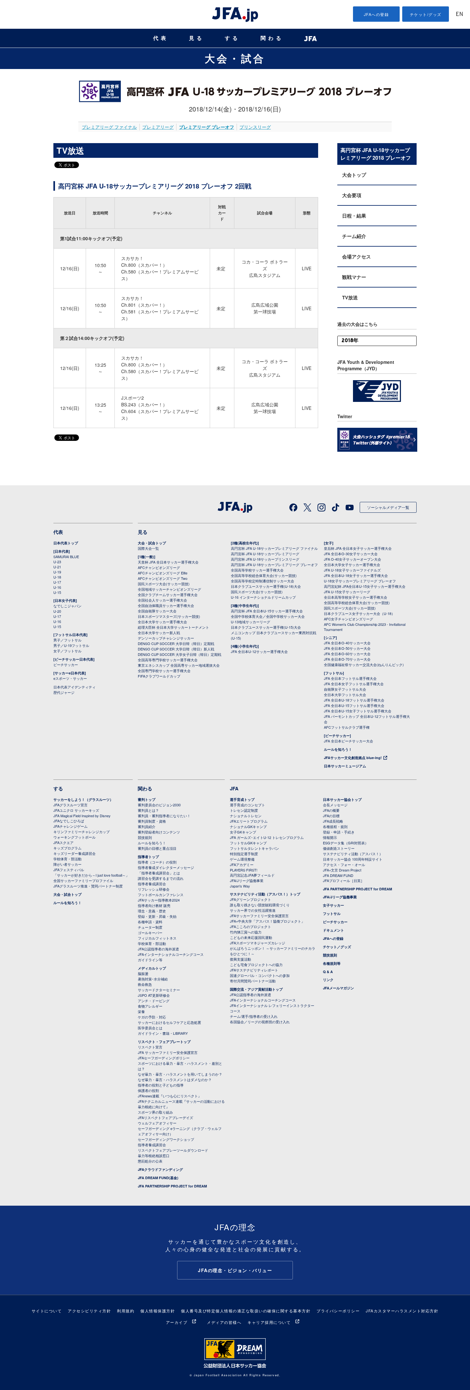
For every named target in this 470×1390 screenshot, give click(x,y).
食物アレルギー (150, 1006)
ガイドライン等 (150, 959)
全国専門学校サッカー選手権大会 (164, 670)
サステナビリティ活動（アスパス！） (353, 853)
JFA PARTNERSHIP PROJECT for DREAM (172, 1186)
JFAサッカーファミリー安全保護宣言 (259, 915)
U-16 (57, 587)
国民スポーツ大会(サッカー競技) (164, 583)
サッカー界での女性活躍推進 (253, 910)
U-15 (57, 592)
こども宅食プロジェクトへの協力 (256, 964)
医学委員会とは (150, 1027)
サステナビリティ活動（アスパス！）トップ (265, 894)
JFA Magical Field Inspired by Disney (82, 815)
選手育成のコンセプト (247, 804)
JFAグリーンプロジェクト (250, 899)
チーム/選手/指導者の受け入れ (254, 1016)
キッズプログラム (67, 847)
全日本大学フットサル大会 (345, 694)
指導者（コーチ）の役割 (157, 861)
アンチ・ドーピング (153, 1000)
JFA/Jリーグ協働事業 (246, 880)
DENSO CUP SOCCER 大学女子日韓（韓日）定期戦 (179, 654)
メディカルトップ (152, 968)
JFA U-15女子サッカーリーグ (347, 591)
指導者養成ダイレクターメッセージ (166, 867)
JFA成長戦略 (333, 821)
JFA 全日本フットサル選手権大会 (350, 678)
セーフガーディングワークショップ (166, 1139)
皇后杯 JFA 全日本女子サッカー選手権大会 (358, 548)
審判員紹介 (146, 826)
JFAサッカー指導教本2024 (159, 899)
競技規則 (145, 837)
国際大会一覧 (148, 548)
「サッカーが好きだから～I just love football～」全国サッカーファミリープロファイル (91, 877)
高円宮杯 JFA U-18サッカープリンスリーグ (265, 559)
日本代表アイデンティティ (74, 686)
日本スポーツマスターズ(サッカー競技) (169, 616)
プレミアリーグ (158, 127)
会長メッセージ (335, 804)
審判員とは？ (148, 810)
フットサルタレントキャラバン (254, 848)
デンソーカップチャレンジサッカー (166, 638)
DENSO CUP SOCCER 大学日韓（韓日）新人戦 (176, 648)
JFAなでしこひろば (68, 820)
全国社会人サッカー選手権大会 (162, 600)
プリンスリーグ (255, 127)
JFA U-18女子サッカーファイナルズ (352, 569)
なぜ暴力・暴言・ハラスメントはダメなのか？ (175, 1079)
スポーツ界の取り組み (155, 1112)
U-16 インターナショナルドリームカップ (263, 597)
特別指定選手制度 (244, 853)
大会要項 (351, 195)
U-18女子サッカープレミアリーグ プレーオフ (360, 580)
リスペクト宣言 (150, 1046)
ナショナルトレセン (246, 815)
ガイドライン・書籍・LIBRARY (163, 1033)
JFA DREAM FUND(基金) (158, 1177)
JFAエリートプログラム (249, 821)
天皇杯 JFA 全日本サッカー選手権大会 (168, 561)
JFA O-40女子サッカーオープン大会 (352, 559)
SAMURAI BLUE (66, 556)
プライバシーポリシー (338, 1310)
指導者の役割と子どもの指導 (161, 1084)
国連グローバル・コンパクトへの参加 (260, 975)
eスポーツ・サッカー (70, 678)
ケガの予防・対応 (152, 1016)
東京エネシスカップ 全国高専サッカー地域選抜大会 (179, 665)
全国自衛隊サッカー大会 (157, 610)
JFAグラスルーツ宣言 (70, 804)
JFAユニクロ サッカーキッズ (76, 810)
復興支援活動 (240, 959)
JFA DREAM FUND (338, 875)
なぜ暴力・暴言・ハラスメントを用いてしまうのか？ (180, 1074)
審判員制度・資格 (152, 821)
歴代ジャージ (63, 692)
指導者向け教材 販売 (154, 905)
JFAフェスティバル (68, 869)
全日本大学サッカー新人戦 (159, 632)
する (232, 38)
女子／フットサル (67, 650)
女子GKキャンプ (243, 831)
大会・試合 (235, 58)
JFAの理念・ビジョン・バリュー (235, 1270)
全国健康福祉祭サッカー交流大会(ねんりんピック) (364, 664)
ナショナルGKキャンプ (248, 826)
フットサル (332, 913)
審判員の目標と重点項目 (157, 848)
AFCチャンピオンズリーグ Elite (162, 572)
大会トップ (354, 174)
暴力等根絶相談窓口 (153, 1155)
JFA (234, 788)
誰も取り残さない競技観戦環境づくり (260, 904)
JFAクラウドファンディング (160, 1169)
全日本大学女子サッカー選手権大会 (352, 564)
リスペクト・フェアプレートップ (164, 1041)
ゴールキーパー (150, 932)
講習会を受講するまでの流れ (161, 878)
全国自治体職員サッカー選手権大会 (166, 605)
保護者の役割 (148, 1090)
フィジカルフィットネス (157, 938)
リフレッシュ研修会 (153, 889)
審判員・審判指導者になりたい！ (164, 815)
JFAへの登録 (376, 14)
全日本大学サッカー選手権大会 (162, 621)
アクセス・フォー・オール (344, 864)
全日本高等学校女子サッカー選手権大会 (355, 597)
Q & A (328, 971)
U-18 (57, 577)
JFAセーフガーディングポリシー (164, 1057)
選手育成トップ (242, 799)
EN (459, 14)
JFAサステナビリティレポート (254, 969)
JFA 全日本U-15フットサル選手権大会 (354, 705)
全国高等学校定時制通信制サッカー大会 (262, 580)
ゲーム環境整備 (242, 859)
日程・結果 (354, 215)
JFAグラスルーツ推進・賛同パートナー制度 (88, 885)
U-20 (57, 611)
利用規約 (125, 1310)
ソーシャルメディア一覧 (388, 507)
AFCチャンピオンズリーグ (159, 567)
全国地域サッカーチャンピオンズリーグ (169, 589)
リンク (328, 979)
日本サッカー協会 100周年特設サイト (352, 859)
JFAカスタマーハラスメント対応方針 (402, 1310)
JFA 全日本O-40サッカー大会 (347, 642)
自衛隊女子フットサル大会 (345, 689)
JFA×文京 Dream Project (342, 869)
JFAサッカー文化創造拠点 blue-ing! (353, 757)
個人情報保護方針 (157, 1310)
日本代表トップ (65, 543)
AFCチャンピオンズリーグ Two (162, 578)
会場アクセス (356, 256)
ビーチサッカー (65, 664)
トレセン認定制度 (244, 810)
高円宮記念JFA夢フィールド (252, 875)
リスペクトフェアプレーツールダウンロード (173, 1150)
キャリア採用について (269, 1322)
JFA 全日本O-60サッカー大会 (347, 653)
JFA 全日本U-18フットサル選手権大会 (354, 700)
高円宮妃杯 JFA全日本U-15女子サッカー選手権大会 (364, 586)
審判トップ (146, 799)
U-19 (57, 571)
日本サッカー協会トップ (342, 799)
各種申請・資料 (150, 921)
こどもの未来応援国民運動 (251, 937)
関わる (272, 38)
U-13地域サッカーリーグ (250, 621)
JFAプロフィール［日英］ (343, 880)
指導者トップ (148, 856)
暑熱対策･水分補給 (153, 978)
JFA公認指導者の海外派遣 (158, 948)
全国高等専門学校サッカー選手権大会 (168, 659)
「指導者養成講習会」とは (159, 872)
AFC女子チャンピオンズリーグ (348, 618)
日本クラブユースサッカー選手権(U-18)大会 (266, 586)
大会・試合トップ (152, 543)
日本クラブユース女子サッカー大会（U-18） (359, 613)
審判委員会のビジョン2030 (159, 804)
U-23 (57, 561)
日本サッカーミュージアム (345, 766)
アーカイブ (177, 1322)
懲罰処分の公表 (150, 1160)
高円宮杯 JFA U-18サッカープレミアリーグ (265, 553)
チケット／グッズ (337, 946)
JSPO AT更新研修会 (154, 995)
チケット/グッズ (426, 14)
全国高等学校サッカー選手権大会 (257, 569)
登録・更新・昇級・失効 (157, 916)
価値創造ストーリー (339, 848)
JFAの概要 (331, 810)
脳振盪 (143, 973)
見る (196, 38)
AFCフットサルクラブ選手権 (347, 727)
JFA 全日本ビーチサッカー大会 (348, 740)
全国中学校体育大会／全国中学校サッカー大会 (268, 616)
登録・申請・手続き (339, 831)
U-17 (57, 582)
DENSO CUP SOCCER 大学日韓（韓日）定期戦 (176, 643)
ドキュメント (333, 930)
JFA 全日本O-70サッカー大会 (347, 659)
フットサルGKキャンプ (248, 842)
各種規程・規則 (335, 826)
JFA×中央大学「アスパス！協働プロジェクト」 (267, 921)
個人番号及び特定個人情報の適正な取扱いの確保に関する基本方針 (245, 1310)
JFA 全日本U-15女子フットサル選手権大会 (357, 710)
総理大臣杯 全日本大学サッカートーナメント (173, 627)
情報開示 (330, 837)
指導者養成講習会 (152, 883)
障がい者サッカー (67, 864)
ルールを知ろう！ (338, 749)
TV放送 (350, 297)
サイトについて (47, 1310)
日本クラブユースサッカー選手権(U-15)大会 (266, 627)
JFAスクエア (63, 842)
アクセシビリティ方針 (89, 1310)
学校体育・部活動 (67, 858)
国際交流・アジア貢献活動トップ (256, 989)
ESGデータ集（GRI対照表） (345, 842)
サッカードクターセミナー (159, 989)
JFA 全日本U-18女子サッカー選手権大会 (356, 575)
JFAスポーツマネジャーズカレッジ (257, 942)
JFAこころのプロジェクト (250, 926)
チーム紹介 (354, 236)
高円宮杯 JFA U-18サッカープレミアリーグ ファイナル (274, 548)
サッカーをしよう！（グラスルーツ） (83, 799)
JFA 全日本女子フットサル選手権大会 (354, 683)
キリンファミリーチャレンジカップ (81, 831)
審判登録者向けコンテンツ (159, 831)
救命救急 (145, 984)
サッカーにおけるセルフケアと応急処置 (169, 1022)
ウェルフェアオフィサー (157, 1122)
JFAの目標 (331, 815)
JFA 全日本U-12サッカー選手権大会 (259, 651)
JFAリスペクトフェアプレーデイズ (165, 1117)
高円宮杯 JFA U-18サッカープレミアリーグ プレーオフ (274, 564)
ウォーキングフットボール (74, 837)
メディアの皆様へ (224, 1322)
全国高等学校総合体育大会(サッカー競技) (264, 575)
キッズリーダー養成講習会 (74, 853)
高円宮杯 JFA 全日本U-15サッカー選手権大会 (267, 610)
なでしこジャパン (67, 605)
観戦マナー (354, 276)
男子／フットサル (67, 639)
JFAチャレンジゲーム (70, 826)
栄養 (141, 1011)
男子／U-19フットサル (71, 645)
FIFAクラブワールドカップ (159, 676)
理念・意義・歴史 (152, 910)
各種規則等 (332, 963)
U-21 (57, 566)
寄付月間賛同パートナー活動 (253, 980)
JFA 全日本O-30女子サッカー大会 (351, 553)
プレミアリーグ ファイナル (109, 127)
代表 (160, 38)
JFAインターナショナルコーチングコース (171, 954)
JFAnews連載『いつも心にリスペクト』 (169, 1095)
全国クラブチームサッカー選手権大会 (168, 594)
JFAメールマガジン (338, 988)
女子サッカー (333, 905)
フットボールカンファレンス (161, 894)
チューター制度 (150, 927)
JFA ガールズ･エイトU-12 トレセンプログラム (267, 837)
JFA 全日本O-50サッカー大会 (347, 648)
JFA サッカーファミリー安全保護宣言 (168, 1052)
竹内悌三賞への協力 (246, 931)
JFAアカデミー (242, 864)
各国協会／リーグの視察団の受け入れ (260, 1021)
